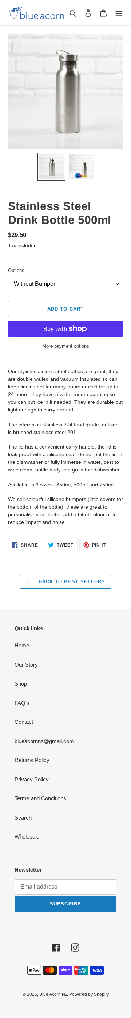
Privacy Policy (32, 779)
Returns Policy (32, 760)
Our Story (26, 665)
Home (22, 645)
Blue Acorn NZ (53, 994)
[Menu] (118, 13)
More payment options (65, 346)
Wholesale (27, 836)
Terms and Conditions (40, 798)
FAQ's (22, 703)
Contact (24, 722)
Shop (21, 683)
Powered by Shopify (89, 994)
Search (23, 817)
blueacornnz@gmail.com (44, 741)
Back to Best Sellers (71, 581)
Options (16, 270)
